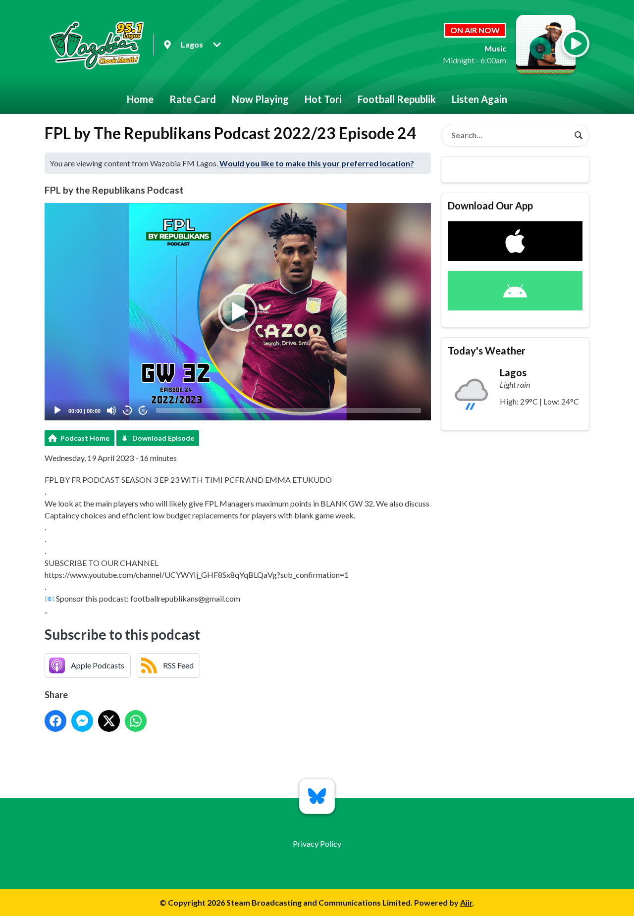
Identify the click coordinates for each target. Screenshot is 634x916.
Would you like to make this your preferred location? (316, 163)
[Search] (578, 135)
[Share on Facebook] (55, 721)
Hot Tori (323, 99)
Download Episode (163, 438)
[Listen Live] (575, 43)
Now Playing (260, 99)
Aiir (466, 902)
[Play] (57, 410)
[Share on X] (109, 721)
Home (140, 99)
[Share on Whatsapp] (136, 721)
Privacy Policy (317, 843)
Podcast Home (84, 438)
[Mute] (111, 410)
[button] (238, 312)
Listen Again (479, 99)
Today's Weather (487, 350)
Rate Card (192, 99)
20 (127, 410)
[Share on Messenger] (82, 721)
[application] (238, 311)
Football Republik (397, 99)
